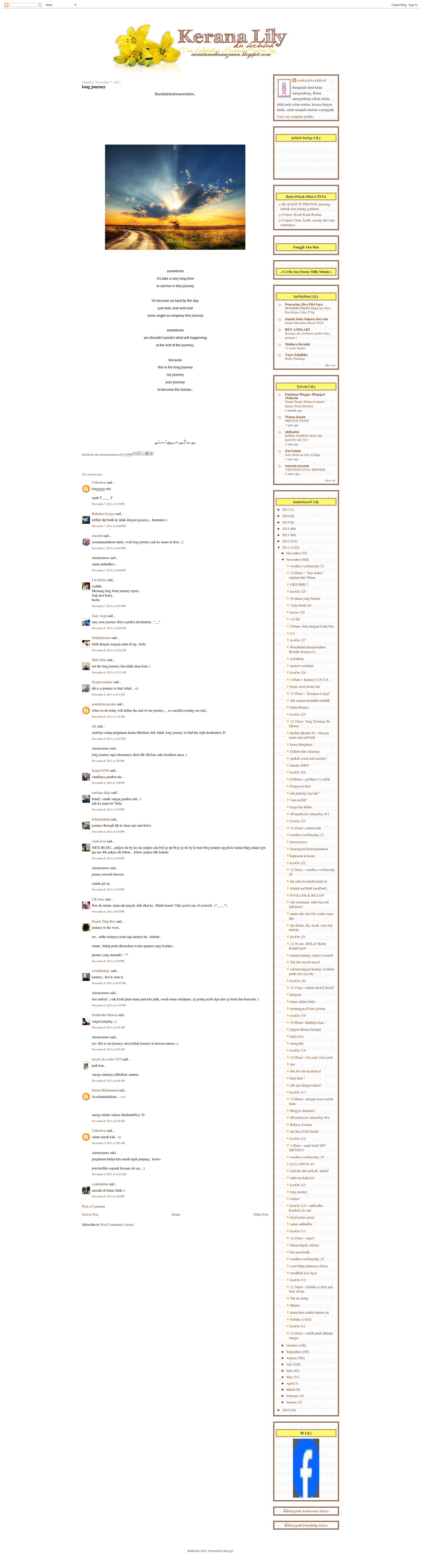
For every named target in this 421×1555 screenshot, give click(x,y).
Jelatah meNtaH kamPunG (308, 888)
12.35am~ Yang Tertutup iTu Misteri (309, 723)
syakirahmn (100, 1184)
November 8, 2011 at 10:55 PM (109, 983)
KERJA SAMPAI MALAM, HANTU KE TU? (304, 437)
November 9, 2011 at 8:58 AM (108, 1121)
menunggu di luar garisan (307, 1008)
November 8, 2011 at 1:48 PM (108, 783)
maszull (97, 535)
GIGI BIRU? (299, 584)
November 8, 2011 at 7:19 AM (108, 716)
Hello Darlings (295, 358)
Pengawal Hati (300, 786)
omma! (295, 1198)
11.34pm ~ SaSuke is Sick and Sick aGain (311, 1289)
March (291, 1389)
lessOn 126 (298, 672)
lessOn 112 (298, 1279)
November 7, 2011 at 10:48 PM (109, 570)
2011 (286, 547)
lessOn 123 (298, 821)
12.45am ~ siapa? (302, 1238)
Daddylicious (101, 637)
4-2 (292, 633)
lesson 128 (297, 612)
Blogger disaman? (302, 1110)
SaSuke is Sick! (301, 1319)
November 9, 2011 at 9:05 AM (108, 1143)
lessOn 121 (298, 936)
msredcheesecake (104, 704)
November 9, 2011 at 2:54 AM (108, 1027)
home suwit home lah (305, 686)
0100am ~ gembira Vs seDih (310, 779)
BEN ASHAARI (297, 329)
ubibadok (292, 431)
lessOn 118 (298, 1050)
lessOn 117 (298, 1092)
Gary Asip (99, 615)
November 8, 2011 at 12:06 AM (109, 628)
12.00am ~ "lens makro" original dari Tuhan (306, 575)
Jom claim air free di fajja (302, 454)
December (293, 553)
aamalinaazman (109, 454)
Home (176, 1214)
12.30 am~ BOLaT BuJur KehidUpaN (307, 945)
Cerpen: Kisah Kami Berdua (301, 214)
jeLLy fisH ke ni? (302, 1163)
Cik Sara (98, 899)
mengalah (296, 1043)
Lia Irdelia (99, 579)
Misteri (295, 1305)
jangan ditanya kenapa (305, 1029)
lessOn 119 (298, 1015)
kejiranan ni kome (302, 855)
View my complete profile (295, 116)
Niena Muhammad (105, 1090)
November (293, 559)
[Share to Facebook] (147, 453)
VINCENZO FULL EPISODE (305, 469)
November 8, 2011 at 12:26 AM (109, 650)
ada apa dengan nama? (305, 1085)
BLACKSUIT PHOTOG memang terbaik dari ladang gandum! (305, 206)
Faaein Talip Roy (103, 921)
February (293, 1395)
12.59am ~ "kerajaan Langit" (310, 693)
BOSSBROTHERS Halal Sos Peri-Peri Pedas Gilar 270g (308, 310)
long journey (299, 1191)
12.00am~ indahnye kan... (308, 1022)
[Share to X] (143, 453)
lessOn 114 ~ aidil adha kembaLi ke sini (306, 1207)
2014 (286, 528)
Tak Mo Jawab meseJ (305, 962)
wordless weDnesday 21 (307, 834)
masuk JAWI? (299, 765)
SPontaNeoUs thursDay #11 (310, 814)
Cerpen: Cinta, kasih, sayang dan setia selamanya (307, 222)
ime (292, 1064)
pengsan (295, 994)
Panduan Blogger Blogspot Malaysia (305, 396)
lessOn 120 (298, 980)
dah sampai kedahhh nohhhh (310, 700)
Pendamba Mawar (104, 1014)
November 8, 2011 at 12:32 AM (109, 672)
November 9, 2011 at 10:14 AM (109, 1174)
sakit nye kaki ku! (302, 1177)
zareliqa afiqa (101, 792)
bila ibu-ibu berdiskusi (305, 1071)
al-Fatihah (297, 658)
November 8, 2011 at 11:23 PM (109, 1005)
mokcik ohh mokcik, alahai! (309, 1170)
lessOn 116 (298, 1138)
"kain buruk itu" (301, 605)
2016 (286, 515)
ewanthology (101, 970)
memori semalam (302, 665)
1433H (295, 619)
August (291, 1357)
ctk (94, 726)
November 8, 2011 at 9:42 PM (108, 911)
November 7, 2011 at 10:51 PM (109, 606)
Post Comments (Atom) (117, 1224)
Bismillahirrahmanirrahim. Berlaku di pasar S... (307, 649)
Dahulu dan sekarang (304, 751)
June (290, 1370)
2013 (286, 534)
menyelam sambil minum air (309, 1312)
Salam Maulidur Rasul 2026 (304, 322)
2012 (286, 541)
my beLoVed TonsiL (304, 1131)
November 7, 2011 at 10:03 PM (109, 548)
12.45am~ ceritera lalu (305, 828)
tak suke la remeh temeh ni (308, 881)
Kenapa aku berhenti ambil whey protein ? (307, 335)
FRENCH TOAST (297, 420)
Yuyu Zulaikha (296, 354)
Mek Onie (99, 659)
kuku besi (296, 1036)
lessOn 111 (298, 1326)
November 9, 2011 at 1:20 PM (108, 1196)
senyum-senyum (297, 465)
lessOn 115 (298, 1184)
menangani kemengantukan (309, 848)
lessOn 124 (298, 772)
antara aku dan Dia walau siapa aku (311, 915)
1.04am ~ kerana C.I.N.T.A (309, 679)
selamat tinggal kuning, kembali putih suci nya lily (311, 971)
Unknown (99, 482)
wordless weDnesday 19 (307, 1157)
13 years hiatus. (295, 348)
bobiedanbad (101, 819)
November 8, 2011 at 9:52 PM (108, 961)
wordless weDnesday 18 (307, 1258)
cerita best (99, 841)
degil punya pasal (302, 1217)
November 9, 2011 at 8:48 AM (108, 1081)
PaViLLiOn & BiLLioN (307, 895)
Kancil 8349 (100, 770)
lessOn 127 (298, 640)
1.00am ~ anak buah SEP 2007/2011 (307, 1147)
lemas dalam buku (302, 1001)
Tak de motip (299, 1298)
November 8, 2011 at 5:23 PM (108, 889)
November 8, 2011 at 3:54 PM (108, 809)
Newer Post (90, 1214)
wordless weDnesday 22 (307, 566)
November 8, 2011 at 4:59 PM (108, 858)
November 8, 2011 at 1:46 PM (108, 761)
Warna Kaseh (295, 416)
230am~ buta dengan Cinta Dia (312, 626)
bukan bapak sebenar (304, 1245)
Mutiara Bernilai (297, 344)
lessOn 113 (298, 1231)
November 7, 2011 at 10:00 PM (109, 526)
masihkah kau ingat (303, 1272)
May (290, 1377)
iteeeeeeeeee (298, 841)
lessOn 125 (298, 714)
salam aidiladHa (301, 1224)
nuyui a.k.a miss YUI (106, 1059)
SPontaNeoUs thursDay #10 (310, 1117)
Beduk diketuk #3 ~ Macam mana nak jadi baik (309, 735)
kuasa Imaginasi (301, 744)
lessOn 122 (298, 862)
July (289, 1364)
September (294, 1351)
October (292, 1345)
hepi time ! (297, 1078)
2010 (286, 1410)
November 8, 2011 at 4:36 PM (108, 831)
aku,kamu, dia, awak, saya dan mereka (311, 927)
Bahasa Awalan (301, 1124)
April (290, 1383)
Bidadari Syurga (103, 513)
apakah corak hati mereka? (308, 758)
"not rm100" (298, 800)
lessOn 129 (298, 591)
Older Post (261, 1214)
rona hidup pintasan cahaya (309, 1265)
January (292, 1402)
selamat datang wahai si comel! (311, 955)
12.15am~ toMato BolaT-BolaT (312, 987)
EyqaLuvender (102, 681)
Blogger (228, 1551)
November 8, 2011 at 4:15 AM (108, 694)
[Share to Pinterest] (151, 453)
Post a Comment (93, 1206)
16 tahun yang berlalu (305, 598)
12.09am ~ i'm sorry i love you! (311, 1057)
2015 (286, 522)
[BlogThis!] (139, 453)
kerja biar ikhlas (301, 807)
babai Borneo (299, 707)
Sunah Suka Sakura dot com (306, 318)
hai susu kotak (300, 1252)
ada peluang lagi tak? (304, 793)
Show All (330, 365)
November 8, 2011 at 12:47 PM (109, 739)
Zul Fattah (293, 450)
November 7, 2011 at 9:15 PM (108, 504)
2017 (286, 509)
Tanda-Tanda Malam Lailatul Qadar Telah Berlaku (304, 403)
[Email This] (134, 453)
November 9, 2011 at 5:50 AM (108, 1049)
